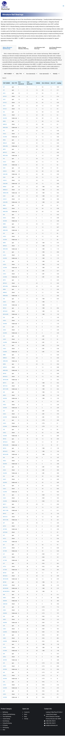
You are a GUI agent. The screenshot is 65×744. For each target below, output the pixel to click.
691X (4, 99)
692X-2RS (5, 183)
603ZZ (4, 255)
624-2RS (5, 342)
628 (4, 625)
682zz (4, 115)
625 (4, 420)
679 (4, 644)
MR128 (4, 572)
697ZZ (4, 538)
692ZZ (4, 133)
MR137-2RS (5, 519)
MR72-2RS (5, 155)
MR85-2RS (5, 361)
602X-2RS (5, 202)
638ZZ (4, 638)
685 (4, 392)
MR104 (4, 308)
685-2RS (5, 398)
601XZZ (5, 108)
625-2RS (5, 426)
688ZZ (4, 597)
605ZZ (4, 413)
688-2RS (5, 600)
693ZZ (4, 236)
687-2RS (5, 529)
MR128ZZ (5, 575)
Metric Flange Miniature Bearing (23, 48)
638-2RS (5, 641)
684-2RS (5, 305)
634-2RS (5, 351)
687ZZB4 (5, 532)
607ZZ (4, 547)
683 (4, 214)
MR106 (4, 438)
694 (4, 317)
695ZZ (4, 404)
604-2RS (5, 333)
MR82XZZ (5, 189)
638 (4, 635)
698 (4, 607)
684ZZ (4, 301)
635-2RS (5, 435)
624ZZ (4, 339)
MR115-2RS (5, 389)
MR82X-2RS (5, 192)
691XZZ (5, 102)
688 (4, 594)
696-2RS (5, 473)
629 (4, 681)
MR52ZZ (5, 124)
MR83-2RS (5, 230)
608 (4, 616)
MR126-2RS (5, 454)
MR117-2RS (5, 510)
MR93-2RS (5, 249)
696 (4, 466)
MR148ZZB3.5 (6, 591)
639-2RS (5, 697)
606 (4, 476)
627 (4, 554)
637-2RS (5, 569)
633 (4, 270)
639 (4, 691)
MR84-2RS (5, 295)
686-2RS (5, 463)
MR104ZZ (5, 311)
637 (4, 563)
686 (4, 457)
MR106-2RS (5, 445)
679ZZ (4, 647)
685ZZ (4, 395)
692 (4, 130)
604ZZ (4, 329)
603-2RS (5, 258)
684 (4, 298)
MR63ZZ (5, 208)
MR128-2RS (5, 579)
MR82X (4, 186)
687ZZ (4, 526)
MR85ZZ (5, 357)
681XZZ (5, 96)
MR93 (4, 242)
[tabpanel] (32, 376)
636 (4, 494)
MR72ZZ (5, 152)
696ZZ (4, 470)
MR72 (4, 149)
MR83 (4, 224)
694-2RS (5, 323)
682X (4, 168)
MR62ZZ (5, 143)
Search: (4, 78)
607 (4, 544)
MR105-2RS (5, 379)
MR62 (4, 140)
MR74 (4, 280)
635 (4, 429)
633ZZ (4, 273)
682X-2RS (5, 174)
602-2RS (5, 164)
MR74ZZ (5, 283)
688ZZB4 (5, 603)
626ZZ (4, 488)
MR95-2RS (5, 370)
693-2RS (5, 239)
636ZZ (4, 498)
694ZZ (4, 320)
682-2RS (5, 118)
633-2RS (5, 277)
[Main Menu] (63, 5)
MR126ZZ (5, 451)
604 (4, 326)
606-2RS (5, 482)
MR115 (4, 382)
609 (4, 672)
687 (4, 522)
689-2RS (5, 660)
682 (4, 111)
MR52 (4, 121)
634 (4, 345)
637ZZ (4, 566)
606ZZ (4, 479)
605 (4, 410)
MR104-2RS (5, 314)
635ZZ (4, 432)
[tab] (8, 48)
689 (4, 653)
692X (4, 177)
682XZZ (5, 171)
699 (4, 663)
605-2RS (5, 417)
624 (4, 336)
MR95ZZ (5, 367)
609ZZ (4, 675)
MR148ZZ (5, 585)
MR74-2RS (5, 286)
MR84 (4, 289)
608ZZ (4, 619)
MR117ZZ (5, 507)
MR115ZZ (5, 386)
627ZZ (4, 557)
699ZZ (4, 666)
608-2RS (5, 622)
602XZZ (5, 199)
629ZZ (4, 684)
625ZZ (4, 423)
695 (4, 401)
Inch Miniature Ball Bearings (39, 48)
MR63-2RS (5, 211)
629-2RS (5, 688)
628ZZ (4, 628)
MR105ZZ (5, 376)
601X (4, 105)
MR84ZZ (5, 292)
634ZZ (4, 348)
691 (4, 90)
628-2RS (5, 631)
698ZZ (4, 610)
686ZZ (4, 460)
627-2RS (5, 560)
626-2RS (5, 491)
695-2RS (5, 407)
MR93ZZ (5, 245)
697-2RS (5, 541)
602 (4, 158)
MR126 (4, 448)
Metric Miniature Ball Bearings (7, 48)
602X (4, 196)
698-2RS (5, 613)
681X (4, 93)
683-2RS (5, 220)
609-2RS (5, 678)
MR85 (4, 354)
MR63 (4, 205)
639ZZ (4, 694)
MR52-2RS (5, 127)
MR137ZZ (5, 516)
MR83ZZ (5, 227)
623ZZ (4, 264)
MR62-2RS (5, 146)
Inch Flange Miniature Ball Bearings (55, 48)
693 (4, 233)
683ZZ (4, 217)
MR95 (4, 364)
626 (4, 485)
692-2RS (5, 136)
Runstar (5, 9)
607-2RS (5, 551)
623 (4, 261)
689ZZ (4, 656)
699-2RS (5, 669)
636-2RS (5, 501)
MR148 (4, 582)
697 (4, 535)
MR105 (4, 373)
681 (4, 87)
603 (4, 252)
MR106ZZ (5, 442)
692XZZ (5, 180)
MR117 (4, 504)
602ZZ (4, 161)
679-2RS (5, 650)
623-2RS (5, 267)
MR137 (4, 513)
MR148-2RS (5, 588)
